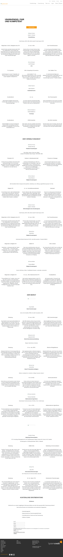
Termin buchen (31, 27)
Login (52, 3)
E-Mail (15, 523)
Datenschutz (19, 543)
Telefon (15, 526)
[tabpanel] (31, 14)
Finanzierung (41, 3)
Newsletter (53, 1)
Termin (61, 1)
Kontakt (57, 1)
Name (15, 521)
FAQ (50, 1)
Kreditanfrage (33, 3)
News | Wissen (58, 3)
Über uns (47, 3)
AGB (17, 540)
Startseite (2, 540)
